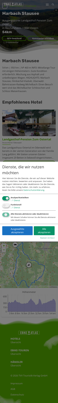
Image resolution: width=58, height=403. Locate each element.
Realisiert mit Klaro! (47, 238)
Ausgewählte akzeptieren (17, 230)
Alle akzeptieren (44, 230)
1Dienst (15, 200)
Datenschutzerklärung (33, 190)
